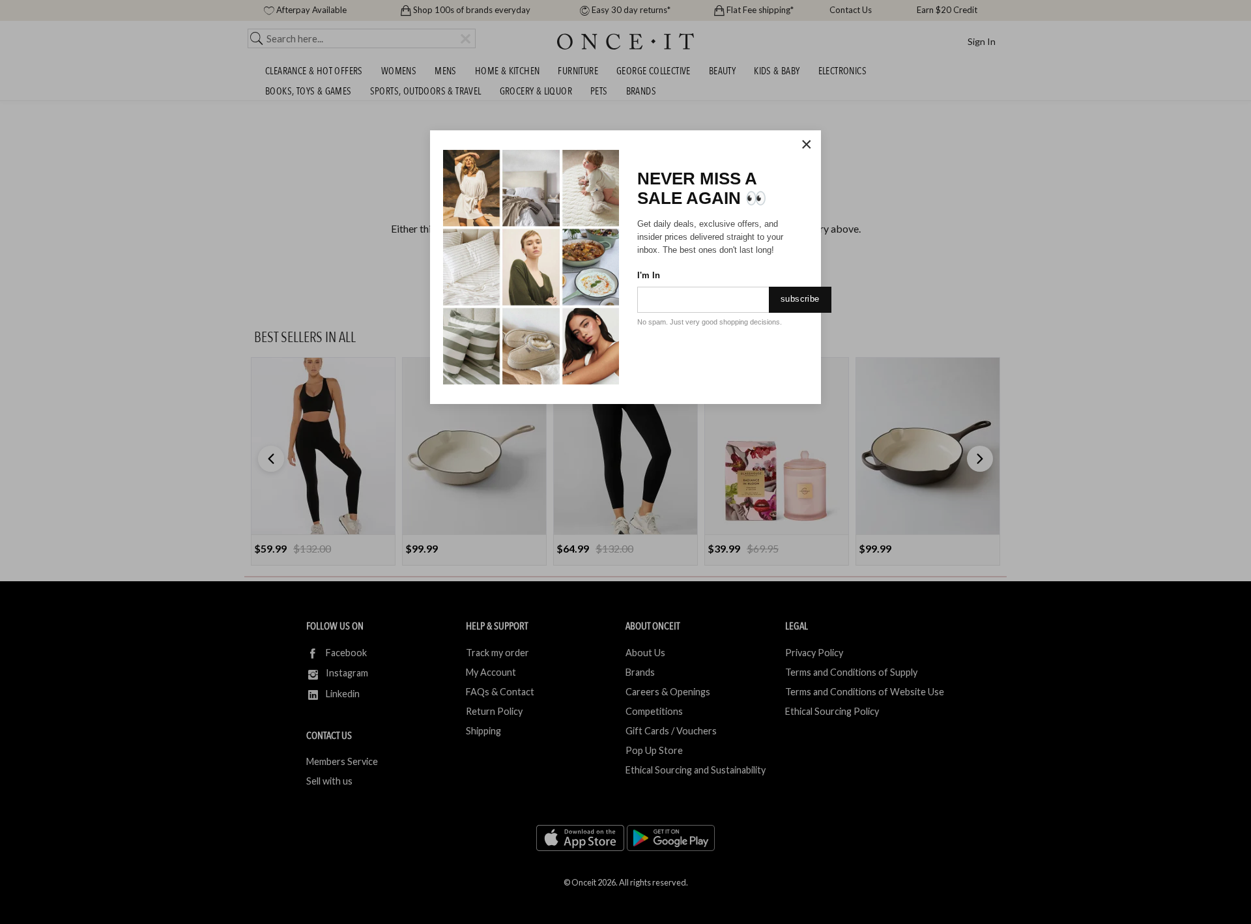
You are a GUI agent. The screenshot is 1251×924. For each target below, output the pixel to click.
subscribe (800, 299)
